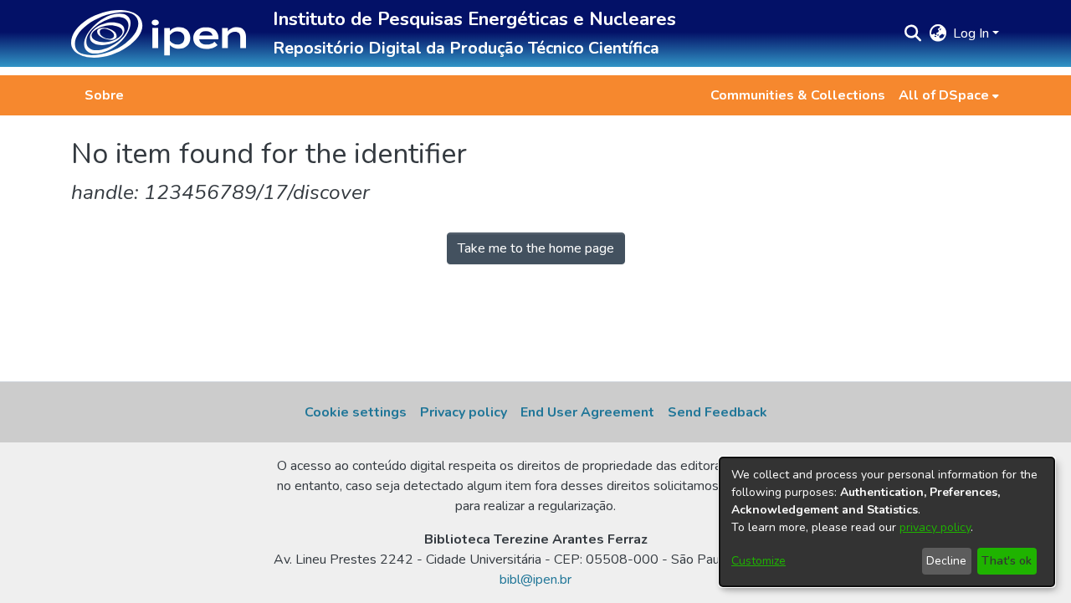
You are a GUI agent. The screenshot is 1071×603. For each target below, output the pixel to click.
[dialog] (887, 521)
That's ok (1006, 561)
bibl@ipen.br (535, 579)
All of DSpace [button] (944, 95)
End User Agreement (587, 412)
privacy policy (935, 527)
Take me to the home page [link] (536, 248)
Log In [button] (972, 33)
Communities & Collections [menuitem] (797, 95)
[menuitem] (949, 95)
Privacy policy (463, 412)
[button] (158, 34)
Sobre (104, 95)
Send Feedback (717, 412)
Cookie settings (356, 412)
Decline (946, 561)
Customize (758, 561)
